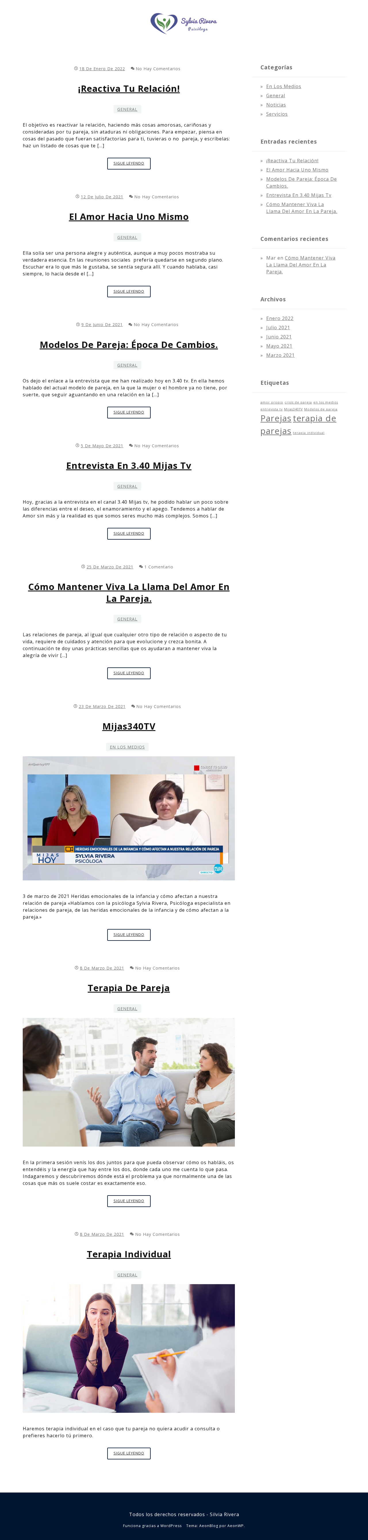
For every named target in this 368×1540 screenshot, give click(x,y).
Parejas (276, 418)
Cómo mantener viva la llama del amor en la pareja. (129, 592)
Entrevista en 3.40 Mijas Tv (128, 465)
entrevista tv (271, 409)
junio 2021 (279, 337)
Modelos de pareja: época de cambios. (129, 344)
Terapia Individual (129, 1254)
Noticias (276, 105)
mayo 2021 (279, 346)
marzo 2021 (280, 355)
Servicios (277, 114)
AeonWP (235, 1525)
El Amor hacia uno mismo (129, 216)
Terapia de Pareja (129, 988)
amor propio (271, 402)
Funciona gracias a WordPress (152, 1525)
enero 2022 (280, 318)
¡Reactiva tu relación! (129, 88)
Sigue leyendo (132, 165)
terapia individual (309, 433)
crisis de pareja (298, 402)
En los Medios (127, 747)
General (127, 109)
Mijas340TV (129, 726)
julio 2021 (278, 327)
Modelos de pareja (321, 409)
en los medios (325, 402)
